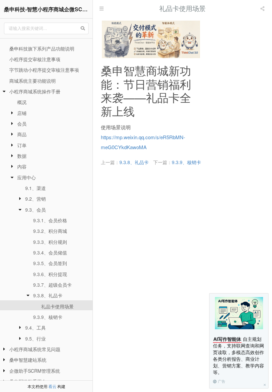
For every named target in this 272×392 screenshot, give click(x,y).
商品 (22, 134)
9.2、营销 (35, 198)
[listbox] (263, 8)
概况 (22, 102)
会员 (22, 123)
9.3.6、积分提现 (50, 274)
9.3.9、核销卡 (47, 317)
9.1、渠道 (35, 188)
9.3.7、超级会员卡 (52, 284)
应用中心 (26, 177)
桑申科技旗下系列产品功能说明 (41, 48)
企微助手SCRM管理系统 (34, 370)
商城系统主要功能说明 (32, 80)
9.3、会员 (35, 209)
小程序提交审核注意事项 (34, 59)
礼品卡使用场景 (57, 306)
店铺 (22, 113)
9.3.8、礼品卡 (47, 295)
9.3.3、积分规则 (50, 242)
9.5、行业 (35, 338)
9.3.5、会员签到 (50, 263)
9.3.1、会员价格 (50, 220)
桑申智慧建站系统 (27, 359)
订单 (22, 145)
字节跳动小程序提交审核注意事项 (44, 69)
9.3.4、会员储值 (50, 252)
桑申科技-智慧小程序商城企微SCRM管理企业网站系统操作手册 (48, 9)
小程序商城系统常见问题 (34, 349)
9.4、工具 (35, 327)
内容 (22, 166)
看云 (52, 386)
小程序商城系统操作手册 (34, 91)
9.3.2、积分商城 (50, 231)
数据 (22, 155)
